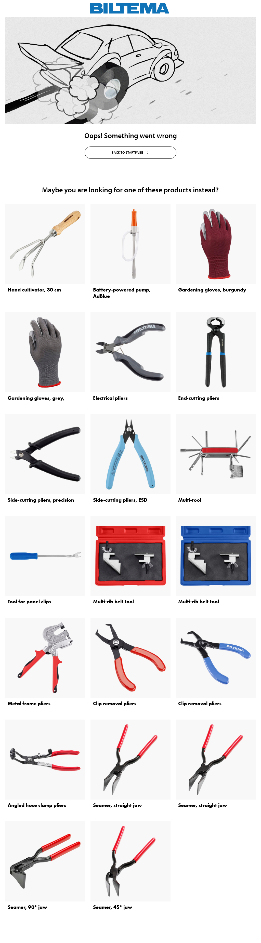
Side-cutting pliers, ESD (120, 500)
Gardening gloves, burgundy (212, 289)
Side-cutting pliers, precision (41, 500)
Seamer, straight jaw (117, 805)
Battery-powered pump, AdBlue (122, 292)
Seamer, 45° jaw (112, 907)
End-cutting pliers (198, 398)
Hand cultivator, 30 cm (34, 289)
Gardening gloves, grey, (36, 398)
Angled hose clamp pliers (37, 805)
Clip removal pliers (114, 703)
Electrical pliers (110, 398)
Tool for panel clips (29, 601)
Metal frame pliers (29, 703)
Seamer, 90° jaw (27, 907)
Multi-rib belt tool (113, 601)
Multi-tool (189, 500)
